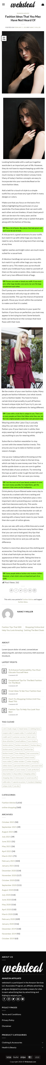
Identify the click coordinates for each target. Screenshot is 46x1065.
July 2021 (6, 836)
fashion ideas (23, 602)
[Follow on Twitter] (13, 999)
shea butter (7, 774)
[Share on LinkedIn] (34, 590)
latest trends (29, 757)
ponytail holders (8, 770)
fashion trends (8, 753)
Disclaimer (6, 1026)
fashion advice (8, 745)
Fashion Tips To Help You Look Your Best (24, 710)
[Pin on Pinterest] (30, 590)
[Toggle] (42, 1042)
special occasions (19, 782)
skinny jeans (19, 778)
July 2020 (6, 895)
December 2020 (9, 870)
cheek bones (23, 729)
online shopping (32, 762)
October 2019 (8, 938)
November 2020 (9, 875)
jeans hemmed (17, 757)
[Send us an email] (18, 999)
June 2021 (6, 841)
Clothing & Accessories (12, 1042)
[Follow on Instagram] (9, 999)
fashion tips (29, 749)
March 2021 (7, 856)
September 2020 (9, 885)
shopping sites (8, 778)
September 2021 (9, 827)
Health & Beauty (9, 1047)
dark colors (32, 737)
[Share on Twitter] (21, 590)
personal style (37, 766)
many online (7, 762)
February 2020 (8, 919)
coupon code (7, 733)
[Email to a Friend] (25, 590)
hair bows (6, 757)
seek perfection (33, 770)
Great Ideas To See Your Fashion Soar (25, 691)
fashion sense (8, 749)
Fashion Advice (23, 13)
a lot (4, 729)
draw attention (8, 741)
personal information (21, 766)
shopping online (29, 774)
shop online (17, 774)
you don (17, 786)
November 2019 (9, 933)
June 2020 (6, 899)
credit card (6, 737)
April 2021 (6, 851)
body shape (12, 729)
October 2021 (8, 822)
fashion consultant (22, 745)
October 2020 (8, 880)
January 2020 (8, 924)
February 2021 (8, 861)
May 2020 (6, 904)
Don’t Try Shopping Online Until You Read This (24, 700)
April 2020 (6, 909)
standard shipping (34, 782)
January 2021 (8, 865)
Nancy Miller (35, 27)
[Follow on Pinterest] (23, 999)
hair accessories (33, 753)
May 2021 (6, 846)
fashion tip (18, 749)
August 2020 (7, 890)
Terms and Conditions (11, 1014)
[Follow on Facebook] (4, 999)
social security (32, 778)
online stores (7, 766)
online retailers (19, 762)
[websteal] (23, 4)
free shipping (20, 753)
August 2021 (7, 832)
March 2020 (7, 914)
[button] (3, 4)
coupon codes (19, 733)
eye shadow (32, 741)
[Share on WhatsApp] (11, 590)
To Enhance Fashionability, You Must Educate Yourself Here (25, 671)
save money (21, 770)
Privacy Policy (8, 1020)
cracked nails (31, 733)
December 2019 (9, 929)
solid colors (7, 782)
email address (21, 741)
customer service (19, 737)
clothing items (35, 729)
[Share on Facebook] (16, 590)
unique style (7, 786)
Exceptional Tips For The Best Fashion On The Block (25, 681)
